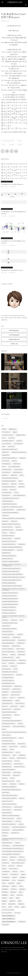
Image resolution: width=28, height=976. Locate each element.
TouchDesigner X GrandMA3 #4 (14, 401)
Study (3, 144)
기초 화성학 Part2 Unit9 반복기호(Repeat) (12, 184)
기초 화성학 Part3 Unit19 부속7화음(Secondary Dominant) (13, 242)
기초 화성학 (11, 144)
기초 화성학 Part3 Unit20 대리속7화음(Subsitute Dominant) (13, 212)
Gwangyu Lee (5, 21)
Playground (14, 359)
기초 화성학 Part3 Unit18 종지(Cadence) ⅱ (12, 270)
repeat (19, 140)
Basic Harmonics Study (8, 140)
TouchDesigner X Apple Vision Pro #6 (14, 381)
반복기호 (19, 144)
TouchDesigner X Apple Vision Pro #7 (14, 362)
